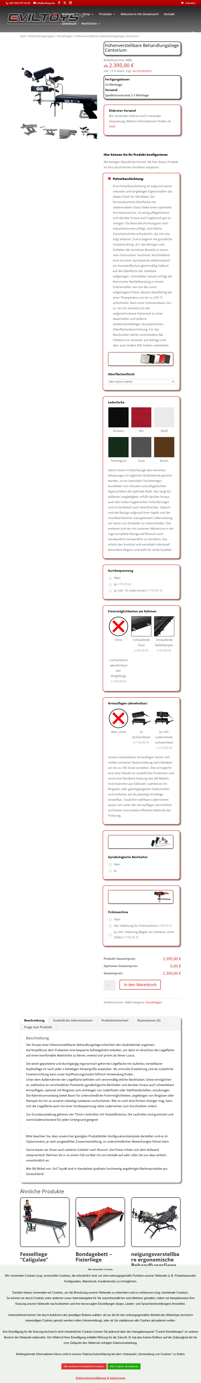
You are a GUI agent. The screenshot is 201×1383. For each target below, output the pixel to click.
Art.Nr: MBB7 (34, 1262)
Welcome (68, 14)
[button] (92, 82)
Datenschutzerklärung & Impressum (100, 1378)
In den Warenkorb (140, 984)
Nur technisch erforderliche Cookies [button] (84, 1366)
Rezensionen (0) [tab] (149, 1020)
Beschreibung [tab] (34, 1020)
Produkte (105, 14)
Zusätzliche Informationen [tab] (73, 1020)
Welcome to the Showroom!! (140, 14)
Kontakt (169, 14)
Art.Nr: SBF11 (94, 1262)
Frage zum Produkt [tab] (38, 1027)
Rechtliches (89, 23)
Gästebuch (69, 23)
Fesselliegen (65, 36)
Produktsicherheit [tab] (115, 1020)
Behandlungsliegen (41, 36)
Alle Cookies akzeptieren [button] (124, 1366)
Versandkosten (142, 71)
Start (23, 36)
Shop (86, 14)
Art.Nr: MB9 (155, 1265)
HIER (112, 126)
